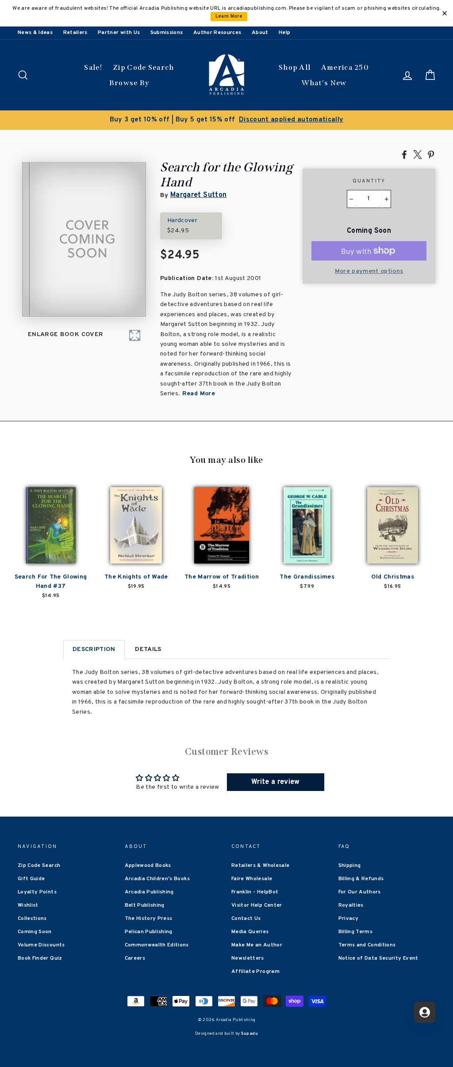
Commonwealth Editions (157, 945)
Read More (197, 393)
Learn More (229, 16)
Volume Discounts (41, 945)
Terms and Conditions (367, 945)
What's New (324, 83)
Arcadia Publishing (149, 892)
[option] (226, 120)
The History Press (149, 918)
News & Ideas (35, 32)
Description (94, 649)
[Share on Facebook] (404, 154)
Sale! (93, 67)
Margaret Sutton (198, 195)
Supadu (249, 1034)
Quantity (369, 181)
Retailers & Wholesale (260, 865)
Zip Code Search (143, 67)
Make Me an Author (256, 945)
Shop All (295, 67)
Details (148, 649)
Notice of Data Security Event (378, 958)
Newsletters (247, 958)
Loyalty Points (37, 892)
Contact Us (246, 918)
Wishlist (28, 905)
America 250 (345, 67)
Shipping (349, 865)
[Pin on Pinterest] (430, 154)
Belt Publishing (145, 905)
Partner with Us (119, 32)
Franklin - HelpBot (254, 892)
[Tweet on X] (417, 154)
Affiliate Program (255, 971)
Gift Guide (31, 878)
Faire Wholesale (251, 878)
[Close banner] (445, 13)
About (260, 32)
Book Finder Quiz (40, 958)
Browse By (129, 83)
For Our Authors (359, 892)
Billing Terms (355, 931)
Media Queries (250, 931)
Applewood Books (148, 865)
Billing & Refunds (361, 878)
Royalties (351, 905)
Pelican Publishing (149, 931)
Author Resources (217, 32)
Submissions (166, 32)
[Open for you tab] (424, 1012)
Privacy (348, 918)
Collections (32, 918)
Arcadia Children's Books (157, 878)
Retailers (75, 32)
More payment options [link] (369, 271)
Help (284, 32)
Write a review (275, 782)
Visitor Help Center (256, 905)
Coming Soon (35, 931)
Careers (135, 958)
